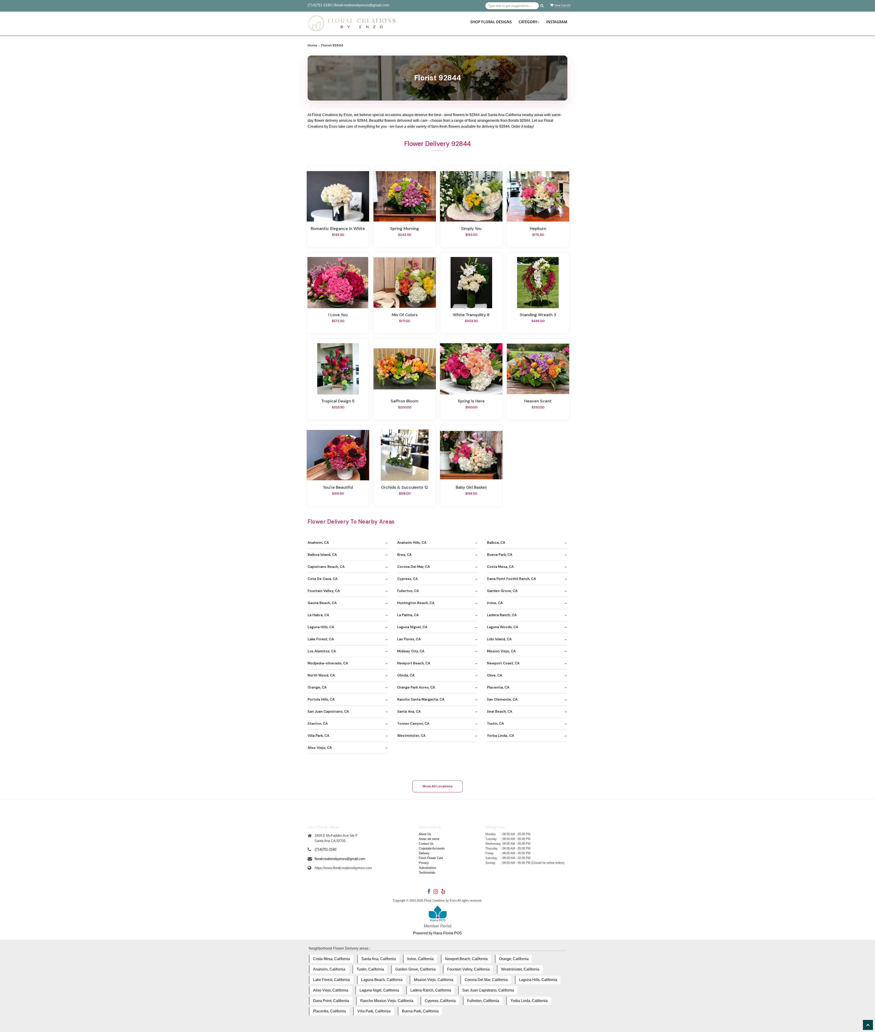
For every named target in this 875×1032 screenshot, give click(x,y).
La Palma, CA (408, 615)
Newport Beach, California (466, 959)
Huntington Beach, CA (415, 603)
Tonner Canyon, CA (413, 723)
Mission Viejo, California (433, 980)
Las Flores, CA (409, 639)
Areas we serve (429, 839)
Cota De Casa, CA (322, 579)
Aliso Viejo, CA (320, 747)
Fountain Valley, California (468, 969)
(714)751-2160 (320, 5)
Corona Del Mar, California (486, 980)
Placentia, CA (498, 687)
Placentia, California (329, 1011)
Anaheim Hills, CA (411, 542)
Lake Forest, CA (321, 639)
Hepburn (538, 228)
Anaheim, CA (318, 542)
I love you (337, 315)
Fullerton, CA (408, 591)
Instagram (556, 21)
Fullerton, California (483, 1001)
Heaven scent (538, 401)
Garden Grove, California (415, 969)
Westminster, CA (411, 735)
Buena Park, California (420, 1011)
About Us (425, 834)
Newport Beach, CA (413, 663)
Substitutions (427, 867)
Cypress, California (440, 1001)
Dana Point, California (331, 1001)
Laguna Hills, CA (321, 627)
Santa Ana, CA (409, 711)
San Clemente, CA (502, 699)
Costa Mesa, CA (500, 566)
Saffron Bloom (404, 401)
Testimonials (427, 872)
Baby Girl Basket (471, 487)
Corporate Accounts (432, 848)
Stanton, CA (318, 723)
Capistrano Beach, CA (326, 566)
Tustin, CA (495, 723)
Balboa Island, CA (322, 554)
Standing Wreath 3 (538, 315)
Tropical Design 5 (338, 401)
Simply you (471, 228)
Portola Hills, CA (321, 699)
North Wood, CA (321, 675)
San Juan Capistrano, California (488, 990)
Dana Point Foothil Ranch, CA (511, 579)
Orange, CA (317, 687)
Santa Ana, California (378, 959)
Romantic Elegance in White (338, 228)
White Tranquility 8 (471, 315)
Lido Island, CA (499, 639)
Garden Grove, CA (502, 591)
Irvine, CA (495, 603)
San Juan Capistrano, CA (328, 711)
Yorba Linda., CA (500, 735)
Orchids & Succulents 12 (404, 487)
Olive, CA (494, 675)
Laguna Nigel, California (379, 990)
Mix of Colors (405, 315)
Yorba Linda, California (529, 1001)
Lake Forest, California (331, 980)
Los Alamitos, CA (322, 651)
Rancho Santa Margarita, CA (420, 699)
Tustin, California (370, 969)
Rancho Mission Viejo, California (386, 1001)
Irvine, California (420, 959)
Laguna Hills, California (538, 980)
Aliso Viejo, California (330, 990)
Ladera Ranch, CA (502, 615)
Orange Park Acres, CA (416, 687)
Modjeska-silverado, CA (328, 663)
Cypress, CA (407, 579)
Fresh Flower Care (431, 858)
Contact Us (426, 843)
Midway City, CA (410, 651)
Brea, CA (404, 554)
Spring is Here (471, 401)
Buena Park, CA (499, 554)
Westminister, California (520, 969)
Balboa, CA (496, 542)
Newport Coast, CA (503, 663)
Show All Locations (437, 786)
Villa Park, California (374, 1011)
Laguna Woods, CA (502, 627)
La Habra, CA (318, 615)
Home (312, 45)
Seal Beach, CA (499, 711)
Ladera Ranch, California (430, 990)
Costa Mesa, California (331, 959)
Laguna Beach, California (381, 980)
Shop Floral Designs (491, 21)
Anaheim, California (329, 969)
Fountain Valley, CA (324, 591)
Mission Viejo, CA (501, 651)
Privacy (424, 862)
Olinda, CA (405, 675)
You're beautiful (338, 487)
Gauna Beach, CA (322, 603)
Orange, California (514, 959)
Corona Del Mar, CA (413, 566)
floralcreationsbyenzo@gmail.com (361, 5)
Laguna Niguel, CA (412, 627)
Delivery (424, 853)
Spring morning (404, 228)
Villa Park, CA (318, 735)
